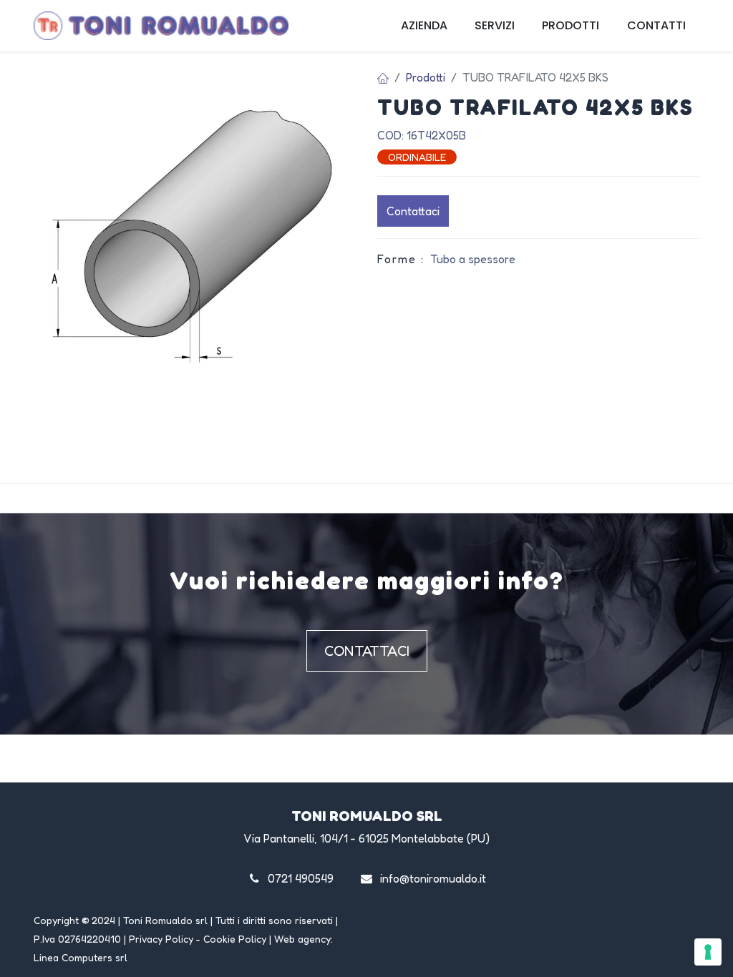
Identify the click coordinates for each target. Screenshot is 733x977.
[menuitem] (424, 25)
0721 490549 (301, 878)
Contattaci (413, 211)
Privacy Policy (161, 939)
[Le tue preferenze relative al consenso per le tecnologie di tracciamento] (708, 952)
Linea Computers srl (80, 957)
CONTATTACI (366, 650)
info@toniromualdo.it (433, 878)
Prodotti (425, 77)
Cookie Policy (234, 939)
